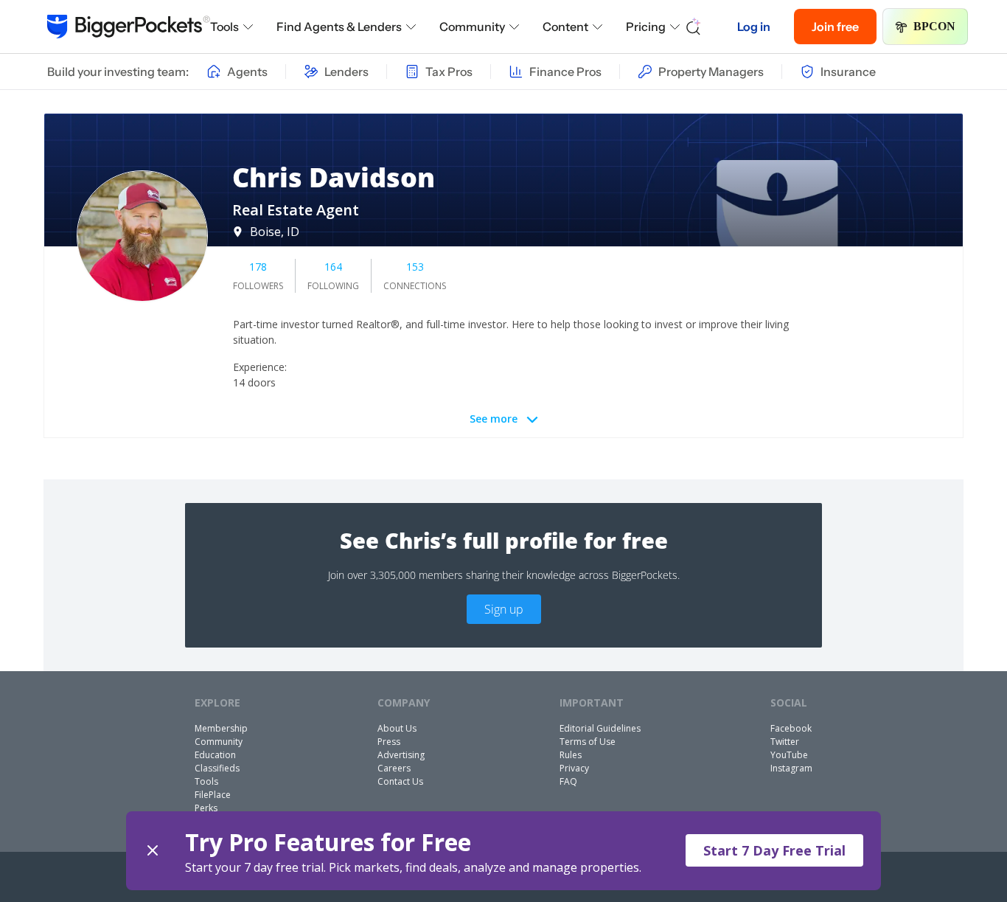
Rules (571, 755)
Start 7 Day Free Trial (774, 850)
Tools (224, 26)
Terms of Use (588, 741)
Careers (394, 768)
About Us (397, 728)
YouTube (789, 755)
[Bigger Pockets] (128, 26)
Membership (221, 728)
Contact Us (400, 781)
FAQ (568, 781)
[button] (504, 850)
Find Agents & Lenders (339, 26)
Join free (835, 26)
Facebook (791, 728)
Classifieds (217, 768)
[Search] (694, 26)
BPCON (934, 26)
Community (472, 26)
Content (565, 26)
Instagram (791, 768)
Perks (206, 808)
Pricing (646, 26)
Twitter (784, 741)
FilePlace (213, 794)
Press (388, 741)
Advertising (401, 755)
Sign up (503, 609)
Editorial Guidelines (600, 728)
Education (215, 755)
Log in (753, 26)
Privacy (574, 768)
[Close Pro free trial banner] (152, 850)
